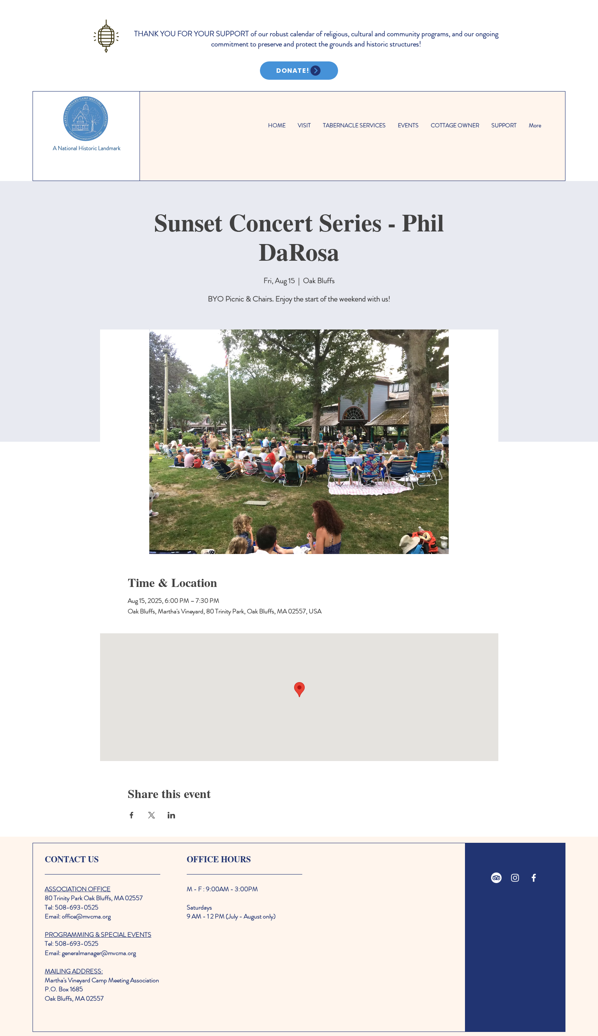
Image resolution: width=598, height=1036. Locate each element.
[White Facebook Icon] (533, 877)
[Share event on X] (151, 815)
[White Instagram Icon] (515, 877)
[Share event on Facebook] (131, 815)
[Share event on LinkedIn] (171, 815)
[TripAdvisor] (496, 877)
